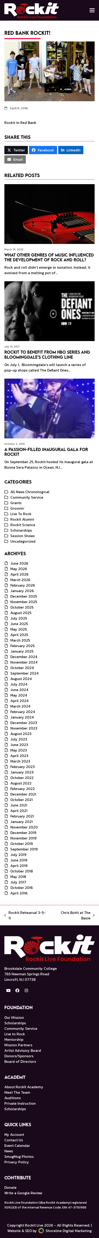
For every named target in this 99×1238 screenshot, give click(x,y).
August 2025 (20, 612)
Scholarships (21, 530)
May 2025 (18, 629)
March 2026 (20, 579)
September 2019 (24, 849)
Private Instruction (20, 1103)
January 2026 (22, 590)
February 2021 (22, 816)
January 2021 (21, 821)
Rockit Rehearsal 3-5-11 (25, 915)
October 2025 (21, 607)
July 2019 (18, 854)
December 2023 (23, 722)
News (8, 1151)
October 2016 (21, 887)
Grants (15, 503)
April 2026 (19, 574)
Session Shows (22, 535)
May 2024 (18, 695)
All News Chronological (30, 492)
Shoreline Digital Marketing (68, 1230)
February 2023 (22, 766)
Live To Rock (21, 514)
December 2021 (23, 794)
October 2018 (21, 871)
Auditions (12, 1098)
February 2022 (22, 788)
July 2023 (18, 739)
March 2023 (20, 761)
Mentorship (13, 1039)
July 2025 (18, 618)
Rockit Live (34, 1225)
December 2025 (23, 596)
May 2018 (18, 876)
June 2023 (19, 744)
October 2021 (21, 799)
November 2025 (23, 601)
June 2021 (18, 805)
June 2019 (18, 860)
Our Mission (14, 1017)
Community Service (26, 497)
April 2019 (18, 865)
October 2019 (21, 843)
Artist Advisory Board (22, 1050)
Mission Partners (18, 1045)
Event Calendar (17, 1145)
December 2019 (23, 832)
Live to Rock (14, 1034)
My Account (14, 1134)
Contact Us (13, 1140)
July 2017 (18, 882)
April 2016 (19, 893)
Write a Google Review (23, 1193)
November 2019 (23, 838)
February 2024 (22, 711)
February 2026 (22, 585)
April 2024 (19, 700)
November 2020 (24, 827)
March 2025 (20, 640)
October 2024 (22, 667)
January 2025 (21, 651)
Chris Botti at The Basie (71, 915)
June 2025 (19, 623)
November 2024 (23, 662)
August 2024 (21, 678)
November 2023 (23, 728)
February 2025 (22, 645)
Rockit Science (22, 524)
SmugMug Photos (19, 1156)
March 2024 (20, 706)
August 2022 (21, 783)
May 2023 (18, 750)
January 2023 (22, 772)
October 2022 (22, 777)
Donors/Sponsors (18, 1056)
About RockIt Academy (23, 1087)
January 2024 (22, 717)
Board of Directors (20, 1061)
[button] (92, 10)
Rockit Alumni (22, 519)
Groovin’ (17, 508)
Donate (10, 1187)
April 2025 (19, 634)
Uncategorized (22, 541)
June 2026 (19, 563)
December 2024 (23, 656)
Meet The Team (17, 1092)
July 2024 (18, 684)
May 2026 (18, 568)
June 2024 (19, 689)
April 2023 (19, 755)
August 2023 (21, 733)
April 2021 (18, 810)
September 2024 (24, 673)
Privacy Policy (16, 1162)
